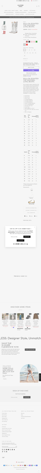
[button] (40, 377)
